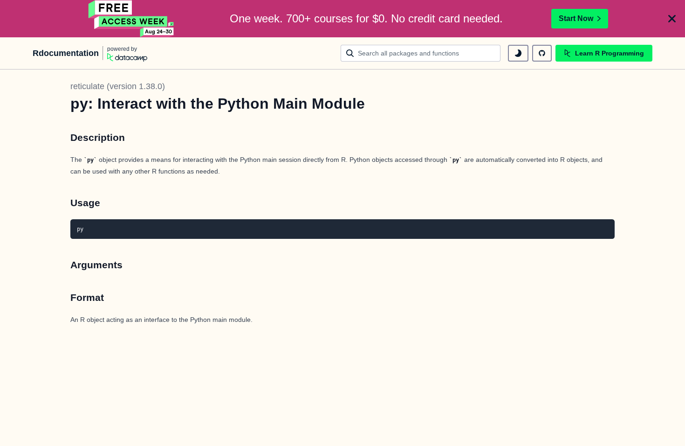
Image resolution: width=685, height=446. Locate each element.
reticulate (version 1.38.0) (117, 86)
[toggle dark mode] (518, 53)
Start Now (576, 18)
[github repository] (542, 53)
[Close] (672, 18)
